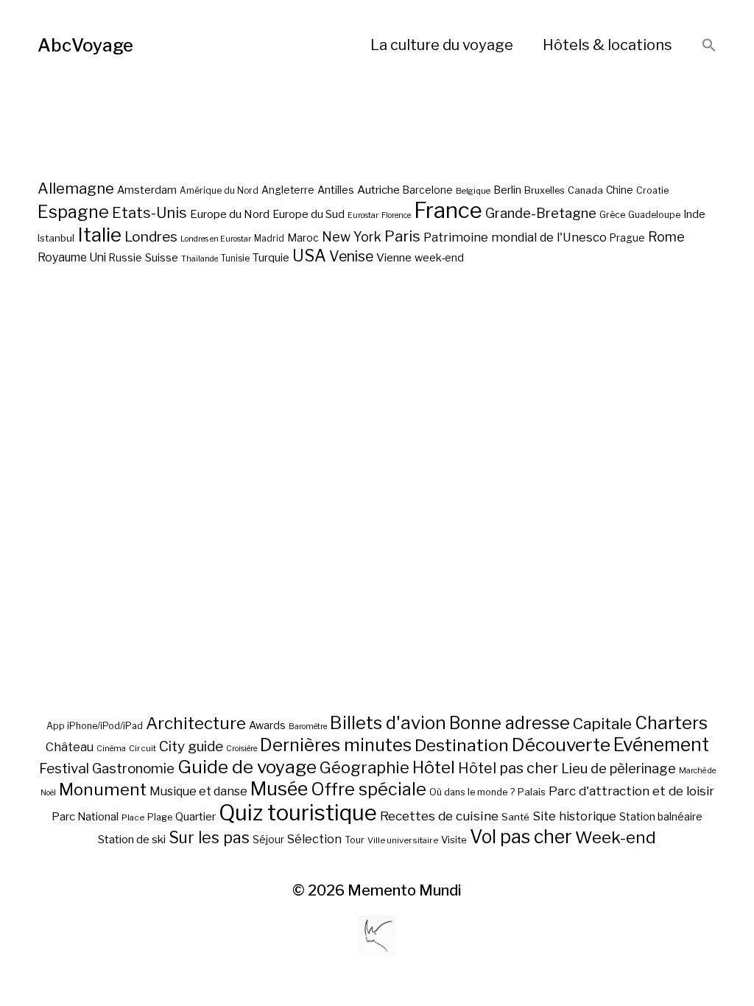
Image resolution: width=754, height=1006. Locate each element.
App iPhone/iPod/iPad (94, 725)
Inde (694, 214)
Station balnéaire (660, 816)
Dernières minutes (336, 745)
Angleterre (287, 190)
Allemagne (76, 188)
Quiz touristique (298, 813)
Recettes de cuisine (439, 815)
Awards (267, 725)
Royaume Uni (72, 257)
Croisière (241, 748)
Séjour (268, 839)
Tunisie (235, 258)
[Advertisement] (377, 542)
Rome (666, 237)
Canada (585, 190)
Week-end (615, 837)
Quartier (195, 816)
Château (70, 746)
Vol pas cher (521, 837)
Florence (396, 215)
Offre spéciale (368, 789)
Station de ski (132, 839)
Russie (125, 258)
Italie (99, 234)
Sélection (314, 839)
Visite (454, 839)
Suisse (161, 257)
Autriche (378, 190)
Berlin (507, 190)
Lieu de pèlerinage (618, 768)
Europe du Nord (229, 214)
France (448, 210)
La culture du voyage (441, 45)
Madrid (269, 238)
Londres (150, 236)
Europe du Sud (308, 214)
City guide (191, 746)
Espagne (73, 212)
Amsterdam (147, 189)
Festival (64, 768)
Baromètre (308, 726)
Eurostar (363, 215)
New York (351, 237)
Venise (351, 256)
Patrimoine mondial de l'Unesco (515, 237)
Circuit (142, 748)
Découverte (561, 745)
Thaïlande (199, 259)
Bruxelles (544, 190)
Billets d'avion (388, 723)
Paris (402, 236)
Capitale (602, 723)
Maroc (303, 237)
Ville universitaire (402, 840)
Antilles (335, 189)
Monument (103, 789)
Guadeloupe (654, 214)
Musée (279, 789)
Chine (619, 190)
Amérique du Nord (219, 191)
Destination (462, 745)
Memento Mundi (405, 890)
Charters (671, 723)
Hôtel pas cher (508, 768)
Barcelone (428, 190)
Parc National (85, 816)
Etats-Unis (149, 213)
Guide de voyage (247, 767)
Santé (515, 817)
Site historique (574, 816)
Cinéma (111, 748)
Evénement (661, 745)
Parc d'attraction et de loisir (631, 791)
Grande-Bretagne (540, 213)
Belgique (473, 191)
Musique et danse (198, 791)
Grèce (612, 214)
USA (309, 255)
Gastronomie (133, 768)
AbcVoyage (85, 45)
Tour (354, 839)
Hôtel (433, 767)
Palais (532, 792)
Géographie (364, 767)
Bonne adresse (509, 723)
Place (132, 817)
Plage (159, 817)
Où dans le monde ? (472, 792)
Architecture (196, 723)
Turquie (271, 257)
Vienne (394, 257)
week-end (439, 257)
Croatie (652, 190)
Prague (627, 238)
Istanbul (56, 238)
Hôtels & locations (607, 45)
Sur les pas (209, 838)
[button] (709, 46)
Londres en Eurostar (215, 239)
